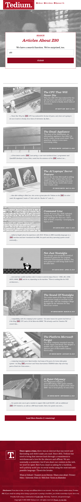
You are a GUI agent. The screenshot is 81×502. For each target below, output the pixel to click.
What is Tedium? (26, 474)
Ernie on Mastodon (58, 477)
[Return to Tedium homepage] (18, 4)
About (40, 3)
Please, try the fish (60, 500)
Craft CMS (39, 496)
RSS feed (45, 477)
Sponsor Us (59, 3)
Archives (49, 3)
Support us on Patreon (44, 474)
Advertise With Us (33, 477)
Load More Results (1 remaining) (40, 418)
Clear (40, 60)
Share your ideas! (61, 474)
